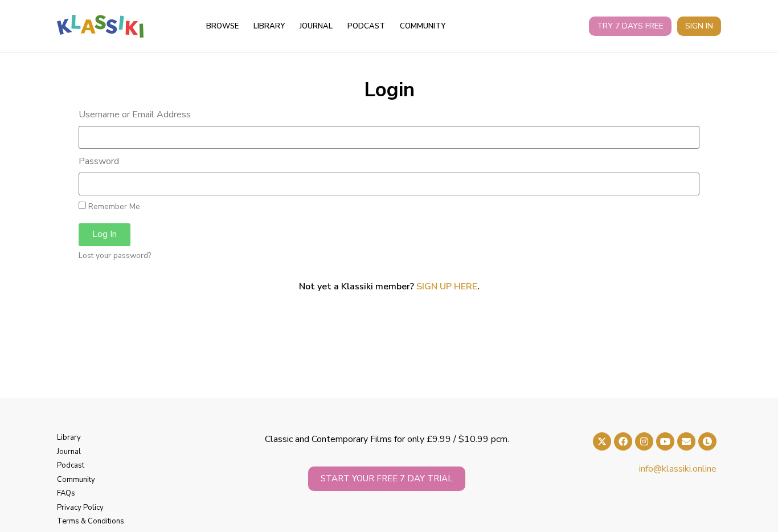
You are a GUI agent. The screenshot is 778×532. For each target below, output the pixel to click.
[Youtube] (665, 441)
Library (269, 26)
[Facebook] (623, 441)
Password (99, 161)
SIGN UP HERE (446, 286)
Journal (316, 26)
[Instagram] (644, 441)
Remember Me (113, 206)
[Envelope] (686, 441)
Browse (222, 26)
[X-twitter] (602, 441)
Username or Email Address (135, 114)
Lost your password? (115, 256)
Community (422, 26)
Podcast (366, 26)
